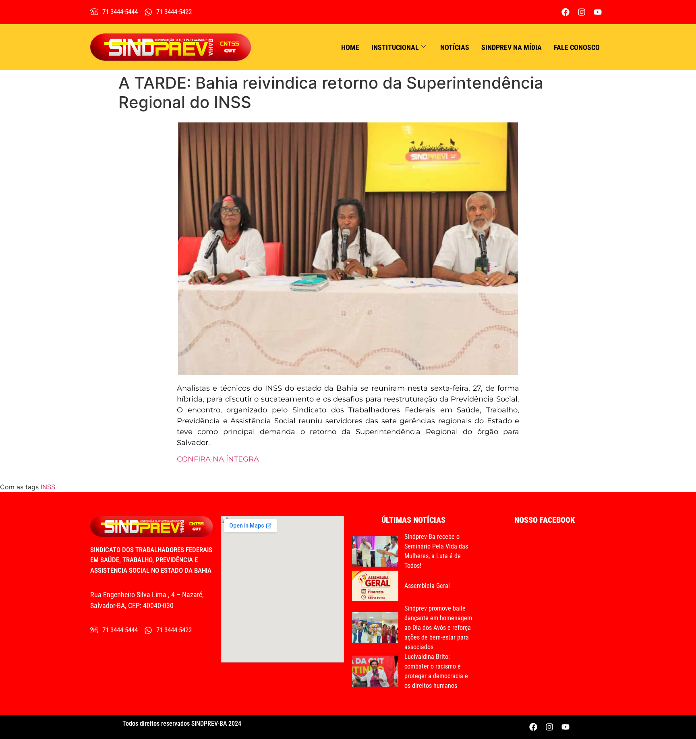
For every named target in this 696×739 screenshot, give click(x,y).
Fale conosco (577, 47)
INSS (48, 487)
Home (350, 47)
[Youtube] (598, 12)
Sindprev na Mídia (511, 47)
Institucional (395, 47)
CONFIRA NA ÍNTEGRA (218, 459)
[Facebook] (565, 12)
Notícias (454, 47)
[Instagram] (582, 12)
